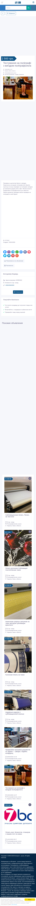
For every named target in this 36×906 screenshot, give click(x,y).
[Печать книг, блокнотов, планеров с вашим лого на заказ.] (18, 816)
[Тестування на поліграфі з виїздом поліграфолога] (18, 775)
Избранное (12, 13)
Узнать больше (14, 904)
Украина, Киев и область (10, 70)
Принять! (29, 899)
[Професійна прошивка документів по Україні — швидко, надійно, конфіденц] (18, 737)
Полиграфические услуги (10, 72)
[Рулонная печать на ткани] (18, 655)
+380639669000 (9, 285)
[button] (5, 88)
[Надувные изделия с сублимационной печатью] (18, 700)
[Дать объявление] (33, 2)
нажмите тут (21, 896)
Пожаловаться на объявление (14, 261)
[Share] (5, 251)
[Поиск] (28, 8)
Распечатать (9, 265)
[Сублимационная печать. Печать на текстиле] (18, 495)
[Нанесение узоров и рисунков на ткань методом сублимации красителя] (18, 601)
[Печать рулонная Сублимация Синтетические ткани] (18, 548)
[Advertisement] (18, 35)
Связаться (19, 292)
